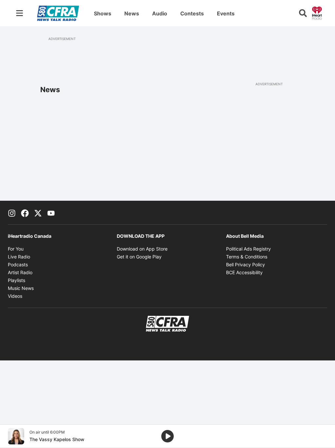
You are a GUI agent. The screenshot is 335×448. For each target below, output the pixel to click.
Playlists (16, 280)
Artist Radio (20, 272)
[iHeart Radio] (317, 12)
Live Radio (19, 256)
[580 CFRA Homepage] (58, 13)
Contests (192, 13)
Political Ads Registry (248, 249)
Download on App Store (142, 249)
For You (16, 249)
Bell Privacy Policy (245, 264)
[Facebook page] (25, 212)
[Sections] (19, 13)
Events (226, 13)
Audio (159, 13)
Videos (15, 296)
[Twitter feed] (38, 212)
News (131, 13)
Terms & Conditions (246, 256)
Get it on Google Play (139, 256)
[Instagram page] (12, 212)
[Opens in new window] (16, 436)
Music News (21, 288)
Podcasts (18, 264)
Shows (102, 13)
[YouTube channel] (51, 212)
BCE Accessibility (244, 272)
